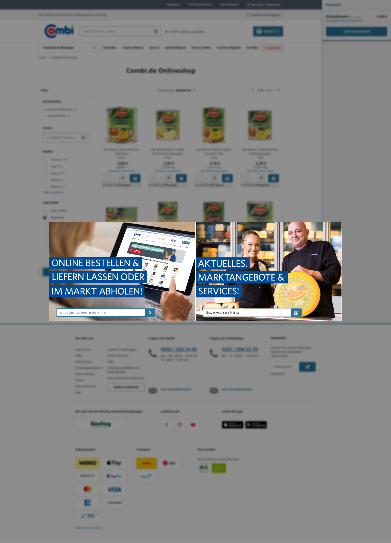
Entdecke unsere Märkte (222, 312)
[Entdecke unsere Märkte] (296, 312)
